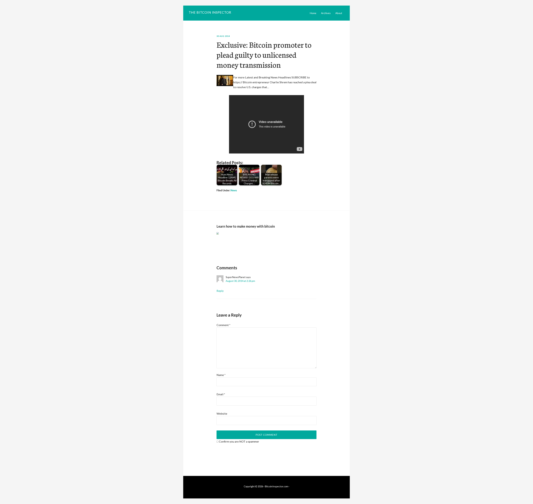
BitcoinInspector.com (276, 486)
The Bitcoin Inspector (210, 12)
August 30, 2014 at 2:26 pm (240, 280)
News (234, 190)
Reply (220, 290)
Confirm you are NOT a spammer (238, 441)
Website (222, 413)
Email (221, 394)
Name (221, 375)
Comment (223, 325)
